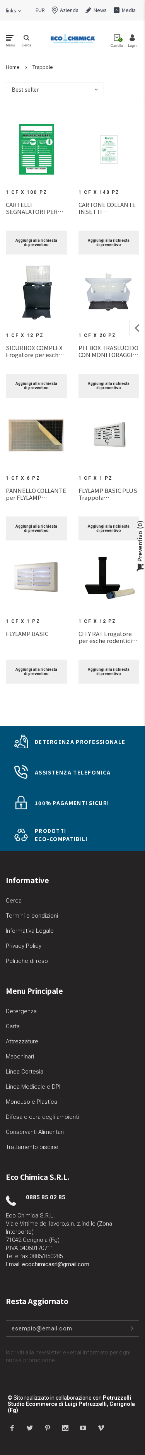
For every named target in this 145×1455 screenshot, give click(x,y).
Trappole (42, 66)
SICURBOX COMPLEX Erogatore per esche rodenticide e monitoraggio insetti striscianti (34, 351)
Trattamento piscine (32, 1147)
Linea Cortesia (24, 1071)
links (11, 10)
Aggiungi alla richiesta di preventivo (36, 242)
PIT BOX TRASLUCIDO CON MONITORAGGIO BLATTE (108, 351)
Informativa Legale (30, 930)
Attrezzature (22, 1041)
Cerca (14, 900)
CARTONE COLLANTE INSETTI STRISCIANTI (107, 208)
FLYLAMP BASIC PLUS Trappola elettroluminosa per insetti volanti (107, 494)
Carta (13, 1026)
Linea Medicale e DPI (33, 1086)
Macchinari (20, 1056)
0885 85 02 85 (45, 1197)
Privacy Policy (23, 945)
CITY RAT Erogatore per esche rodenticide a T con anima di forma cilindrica (108, 637)
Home (13, 66)
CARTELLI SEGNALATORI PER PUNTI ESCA (32, 208)
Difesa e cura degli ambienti (42, 1116)
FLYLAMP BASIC (27, 633)
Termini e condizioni (32, 915)
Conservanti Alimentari (35, 1131)
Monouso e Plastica (31, 1101)
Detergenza (21, 1011)
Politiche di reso (27, 960)
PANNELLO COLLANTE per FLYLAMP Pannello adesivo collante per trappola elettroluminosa (36, 494)
